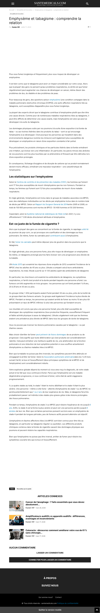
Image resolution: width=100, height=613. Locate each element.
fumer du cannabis (23, 242)
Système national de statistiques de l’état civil (46, 214)
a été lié (85, 229)
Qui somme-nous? (46, 597)
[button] (12, 3)
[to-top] (97, 609)
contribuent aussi (57, 235)
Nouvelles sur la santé (24, 489)
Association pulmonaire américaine (59, 357)
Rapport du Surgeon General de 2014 (51, 204)
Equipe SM (16, 27)
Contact (58, 597)
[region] (50, 51)
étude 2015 (17, 264)
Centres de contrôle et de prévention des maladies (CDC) (41, 182)
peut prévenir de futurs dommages (51, 334)
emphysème (55, 100)
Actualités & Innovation (24, 10)
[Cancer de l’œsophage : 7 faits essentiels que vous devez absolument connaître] (16, 506)
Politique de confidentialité (67, 603)
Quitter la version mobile (50, 610)
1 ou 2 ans (37, 392)
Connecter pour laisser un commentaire (50, 560)
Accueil (11, 10)
